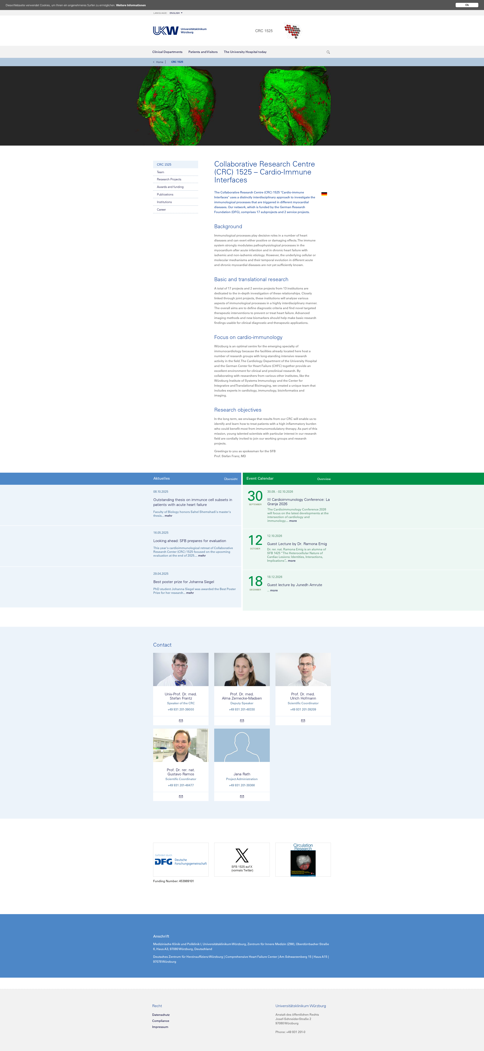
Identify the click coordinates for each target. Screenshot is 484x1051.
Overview (324, 479)
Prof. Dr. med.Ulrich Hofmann (303, 696)
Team (160, 172)
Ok (467, 5)
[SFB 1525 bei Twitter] (242, 860)
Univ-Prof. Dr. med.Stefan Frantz (181, 696)
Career (161, 209)
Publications (165, 194)
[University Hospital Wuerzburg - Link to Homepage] (179, 31)
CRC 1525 (177, 62)
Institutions (164, 202)
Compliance (160, 1021)
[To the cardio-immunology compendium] (303, 860)
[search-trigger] (328, 52)
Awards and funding (170, 187)
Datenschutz (161, 1015)
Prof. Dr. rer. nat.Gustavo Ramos (181, 771)
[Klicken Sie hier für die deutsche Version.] (324, 193)
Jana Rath (242, 774)
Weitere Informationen (131, 5)
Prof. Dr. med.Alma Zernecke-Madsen (242, 696)
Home (159, 62)
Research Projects (169, 179)
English (167, 13)
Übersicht (230, 479)
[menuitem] (167, 13)
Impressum (160, 1027)
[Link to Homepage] (293, 30)
